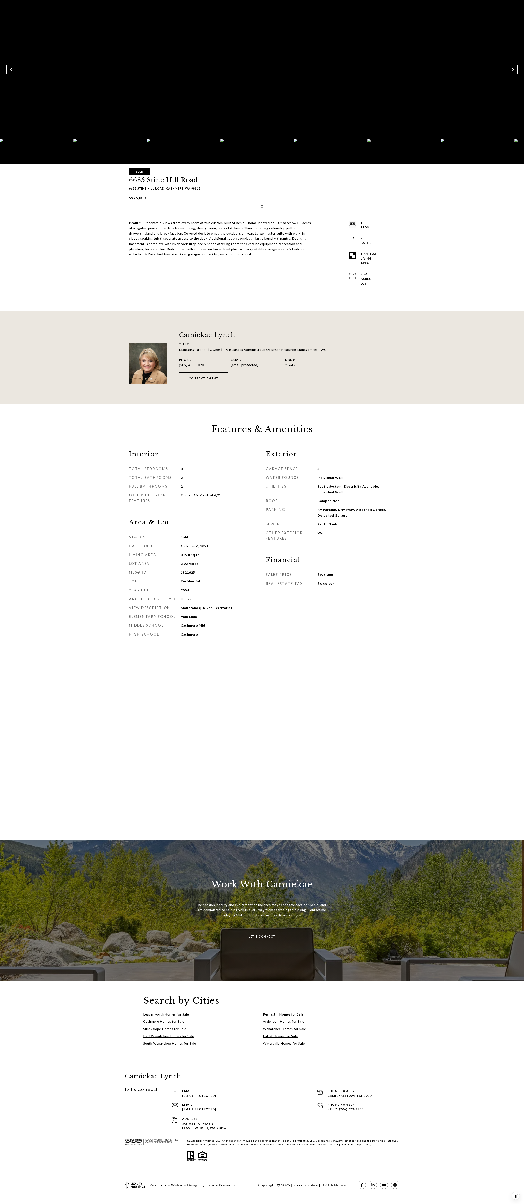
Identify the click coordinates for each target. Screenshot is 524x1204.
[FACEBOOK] (362, 1185)
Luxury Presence (221, 1185)
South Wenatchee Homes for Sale (169, 1043)
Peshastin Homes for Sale (283, 1014)
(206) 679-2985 (351, 1109)
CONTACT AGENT (203, 378)
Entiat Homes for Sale (280, 1036)
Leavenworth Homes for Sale (166, 1014)
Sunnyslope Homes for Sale (164, 1029)
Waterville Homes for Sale (284, 1043)
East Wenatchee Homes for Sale (168, 1036)
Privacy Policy (305, 1185)
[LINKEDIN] (373, 1185)
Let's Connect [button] (262, 936)
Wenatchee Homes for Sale (284, 1029)
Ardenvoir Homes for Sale (283, 1021)
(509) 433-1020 (191, 365)
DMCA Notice (333, 1185)
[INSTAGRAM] (395, 1185)
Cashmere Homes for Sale (163, 1021)
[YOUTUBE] (384, 1185)
